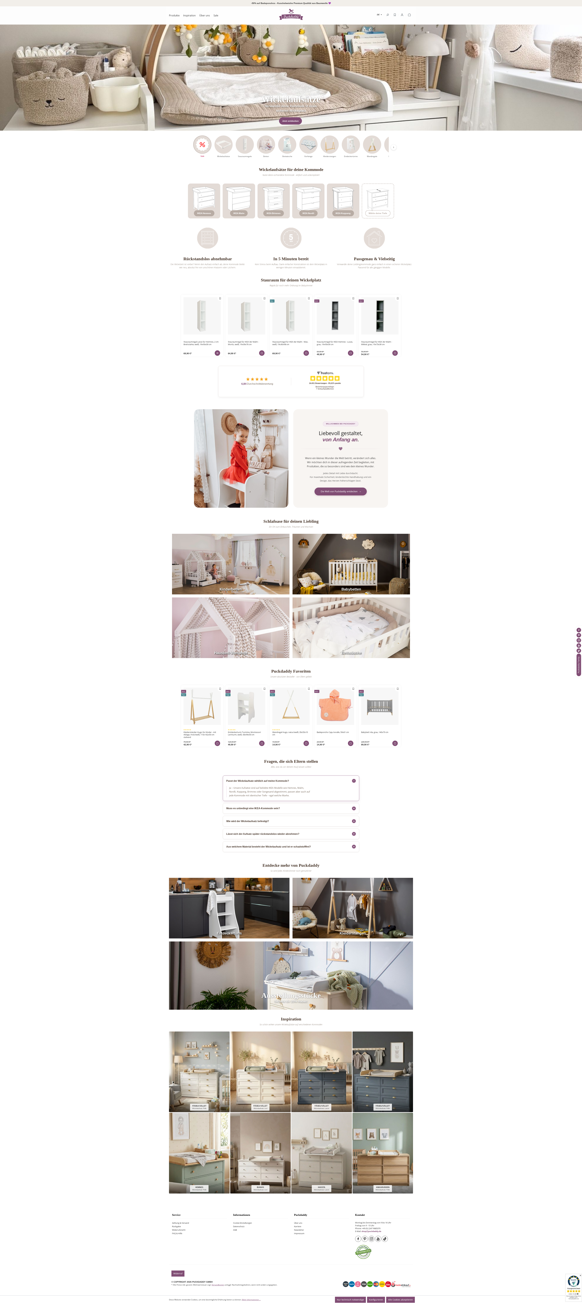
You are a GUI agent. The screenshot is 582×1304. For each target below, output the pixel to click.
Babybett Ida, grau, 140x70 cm (374, 732)
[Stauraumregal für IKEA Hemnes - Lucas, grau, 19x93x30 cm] (335, 315)
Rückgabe (176, 1226)
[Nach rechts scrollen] (393, 147)
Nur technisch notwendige (350, 1299)
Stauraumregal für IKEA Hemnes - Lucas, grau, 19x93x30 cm (335, 343)
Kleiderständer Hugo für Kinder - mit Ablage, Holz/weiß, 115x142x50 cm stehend (200, 734)
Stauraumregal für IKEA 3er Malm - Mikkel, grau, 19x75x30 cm (376, 343)
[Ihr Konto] (402, 15)
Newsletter (299, 1230)
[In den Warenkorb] (262, 353)
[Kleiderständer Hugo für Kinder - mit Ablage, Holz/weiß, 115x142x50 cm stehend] (202, 706)
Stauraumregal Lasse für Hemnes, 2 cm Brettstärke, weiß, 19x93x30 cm (201, 343)
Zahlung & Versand (180, 1223)
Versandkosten (218, 1285)
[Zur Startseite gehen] (291, 14)
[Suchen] (387, 15)
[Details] (217, 353)
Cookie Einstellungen (242, 1223)
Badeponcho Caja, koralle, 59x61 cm (333, 732)
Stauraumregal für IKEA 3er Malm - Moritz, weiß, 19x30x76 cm (243, 343)
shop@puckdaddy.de (371, 1231)
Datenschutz (238, 1226)
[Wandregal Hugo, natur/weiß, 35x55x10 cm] (291, 706)
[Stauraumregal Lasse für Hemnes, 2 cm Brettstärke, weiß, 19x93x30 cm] (202, 315)
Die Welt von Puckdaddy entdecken (341, 491)
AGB (235, 1230)
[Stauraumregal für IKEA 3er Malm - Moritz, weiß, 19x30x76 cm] (246, 315)
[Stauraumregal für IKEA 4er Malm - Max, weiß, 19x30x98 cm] (291, 315)
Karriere (297, 1226)
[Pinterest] (365, 1238)
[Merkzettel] (394, 15)
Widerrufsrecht (179, 1230)
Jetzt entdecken (290, 121)
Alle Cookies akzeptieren (400, 1299)
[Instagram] (371, 1238)
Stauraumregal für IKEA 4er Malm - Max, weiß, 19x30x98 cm (290, 343)
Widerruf (177, 1273)
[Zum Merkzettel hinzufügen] (220, 298)
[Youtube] (378, 1238)
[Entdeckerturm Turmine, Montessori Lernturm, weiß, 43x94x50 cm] (246, 706)
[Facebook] (358, 1238)
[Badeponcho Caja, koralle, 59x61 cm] (335, 706)
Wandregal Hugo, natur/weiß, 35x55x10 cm (290, 733)
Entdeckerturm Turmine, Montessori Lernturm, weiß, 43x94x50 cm (244, 733)
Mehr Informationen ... (251, 1299)
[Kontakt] (579, 664)
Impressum (299, 1233)
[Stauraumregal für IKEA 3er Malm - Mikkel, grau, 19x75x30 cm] (379, 315)
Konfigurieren (376, 1299)
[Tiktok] (385, 1238)
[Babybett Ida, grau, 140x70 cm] (379, 706)
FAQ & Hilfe (177, 1233)
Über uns (298, 1223)
